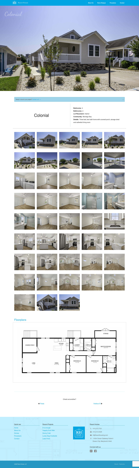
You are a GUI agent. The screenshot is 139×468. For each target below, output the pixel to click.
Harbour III (97, 403)
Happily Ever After (49, 430)
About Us (90, 3)
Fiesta (42, 403)
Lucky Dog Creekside (50, 436)
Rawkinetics (122, 464)
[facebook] (95, 451)
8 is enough (46, 428)
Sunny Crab (47, 433)
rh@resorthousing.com (100, 435)
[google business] (91, 451)
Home (16, 428)
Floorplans (113, 3)
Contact (122, 3)
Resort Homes (23, 3)
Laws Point (46, 438)
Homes (16, 433)
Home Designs (101, 3)
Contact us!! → (36, 99)
